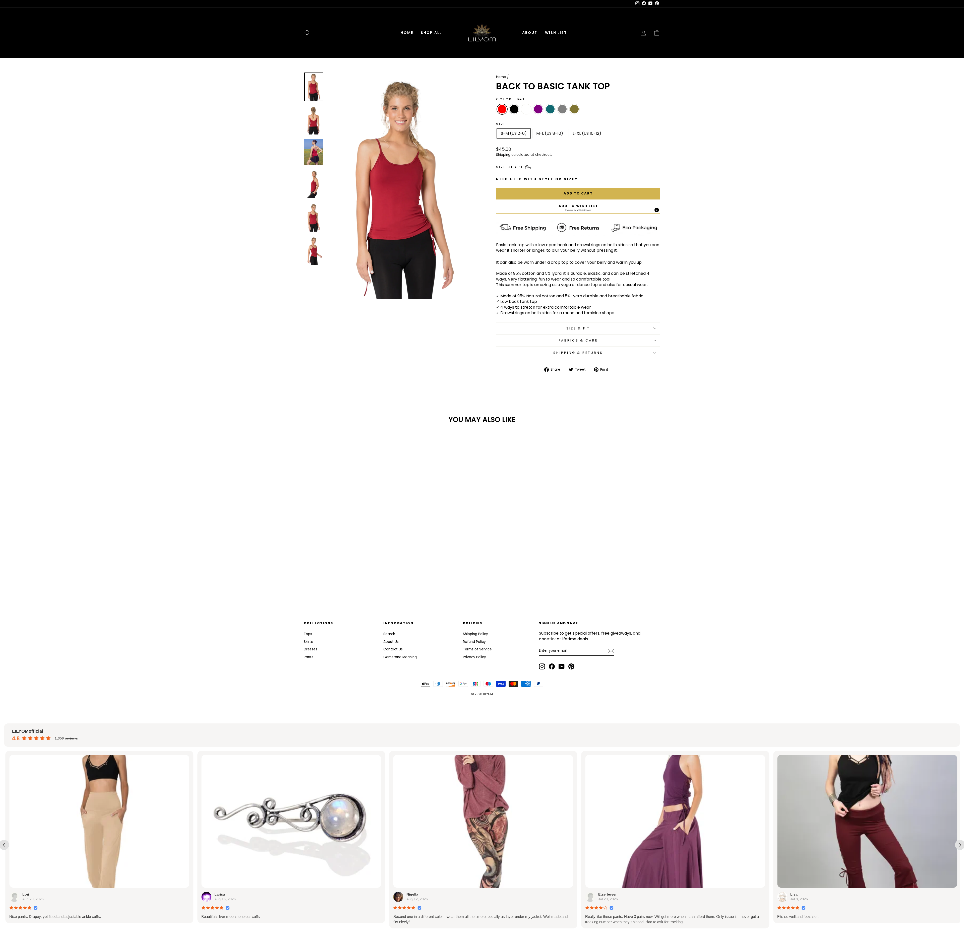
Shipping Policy (475, 634)
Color (510, 99)
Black (514, 109)
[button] (578, 208)
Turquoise (550, 109)
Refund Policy (474, 641)
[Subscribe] (611, 651)
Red (502, 109)
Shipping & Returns (578, 353)
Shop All (431, 32)
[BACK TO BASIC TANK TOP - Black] (332, 569)
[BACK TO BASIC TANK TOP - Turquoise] (353, 569)
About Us (391, 641)
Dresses (310, 649)
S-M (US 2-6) (514, 133)
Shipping (503, 154)
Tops (308, 634)
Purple (538, 109)
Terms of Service (477, 649)
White (526, 109)
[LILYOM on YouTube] (562, 666)
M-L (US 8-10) (549, 133)
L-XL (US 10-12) (587, 133)
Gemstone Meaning (400, 657)
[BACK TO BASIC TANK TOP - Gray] (359, 569)
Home (407, 32)
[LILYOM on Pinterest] (571, 666)
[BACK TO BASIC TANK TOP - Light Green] (366, 569)
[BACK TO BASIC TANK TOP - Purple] (346, 569)
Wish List (556, 32)
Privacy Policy (474, 657)
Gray (562, 109)
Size (501, 124)
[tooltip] (656, 210)
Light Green (574, 109)
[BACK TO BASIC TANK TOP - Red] (326, 569)
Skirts (308, 641)
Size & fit (578, 328)
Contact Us (393, 649)
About (529, 32)
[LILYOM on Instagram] (542, 666)
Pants (308, 657)
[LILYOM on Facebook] (552, 666)
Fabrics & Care (578, 340)
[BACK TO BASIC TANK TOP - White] (339, 569)
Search (389, 634)
